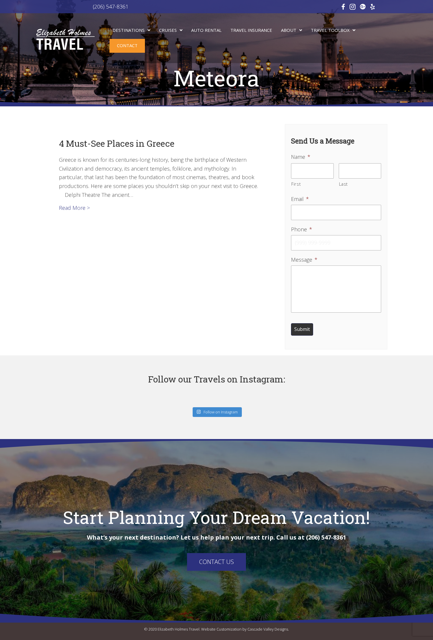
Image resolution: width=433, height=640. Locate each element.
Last (343, 184)
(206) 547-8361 (87, 6)
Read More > (74, 207)
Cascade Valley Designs (267, 629)
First (296, 184)
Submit (302, 329)
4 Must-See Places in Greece (116, 143)
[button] (216, 562)
